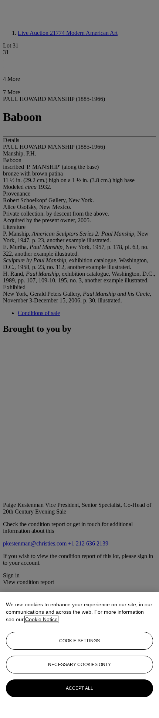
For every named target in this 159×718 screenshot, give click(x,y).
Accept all (79, 688)
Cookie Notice (41, 619)
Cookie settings (79, 640)
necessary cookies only (79, 664)
